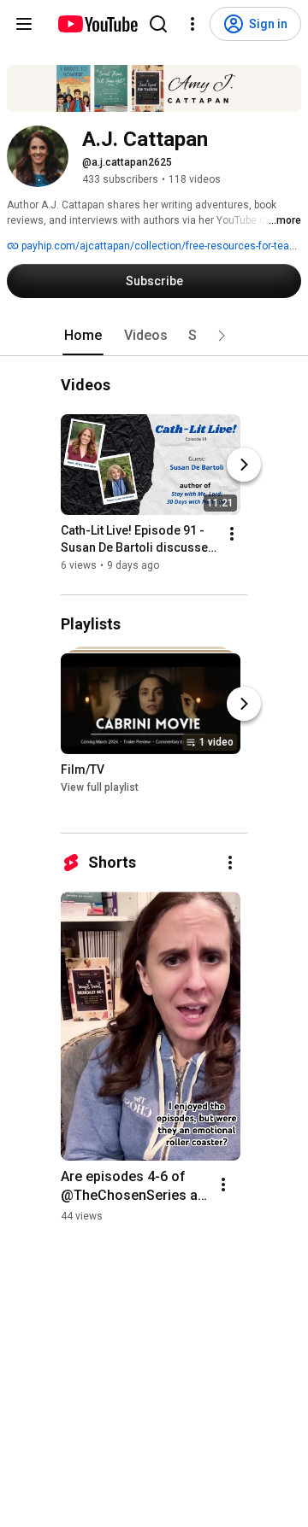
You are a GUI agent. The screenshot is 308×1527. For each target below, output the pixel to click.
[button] (221, 335)
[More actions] (232, 535)
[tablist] (154, 335)
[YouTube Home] (97, 24)
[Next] (244, 465)
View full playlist (100, 787)
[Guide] (24, 24)
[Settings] (192, 24)
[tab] (83, 335)
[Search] (158, 24)
